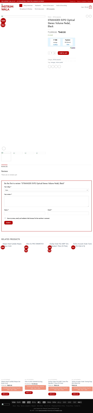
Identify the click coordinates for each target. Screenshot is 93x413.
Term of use (47, 406)
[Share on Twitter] (52, 66)
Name (6, 210)
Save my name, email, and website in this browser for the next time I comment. (28, 218)
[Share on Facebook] (49, 66)
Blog (18, 406)
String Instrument (28, 5)
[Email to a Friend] (56, 66)
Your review (8, 194)
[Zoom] (4, 148)
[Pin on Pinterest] (59, 66)
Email (50, 210)
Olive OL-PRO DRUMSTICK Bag (33, 382)
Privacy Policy (69, 406)
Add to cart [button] (5, 394)
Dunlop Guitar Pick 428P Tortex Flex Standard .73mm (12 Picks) (58, 382)
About (14, 406)
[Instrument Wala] (8, 7)
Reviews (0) (4, 166)
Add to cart (63, 53)
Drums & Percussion (48, 5)
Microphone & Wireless (26, 9)
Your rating (7, 187)
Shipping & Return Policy (58, 406)
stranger (53, 62)
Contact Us (72, 1)
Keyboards (38, 5)
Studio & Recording (61, 5)
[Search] (20, 5)
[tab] (4, 166)
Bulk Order (40, 406)
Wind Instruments (39, 9)
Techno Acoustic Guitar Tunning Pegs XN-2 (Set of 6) (82, 382)
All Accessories (50, 9)
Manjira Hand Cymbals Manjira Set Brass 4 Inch (10, 382)
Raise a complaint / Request (84, 1)
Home (49, 17)
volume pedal (59, 62)
